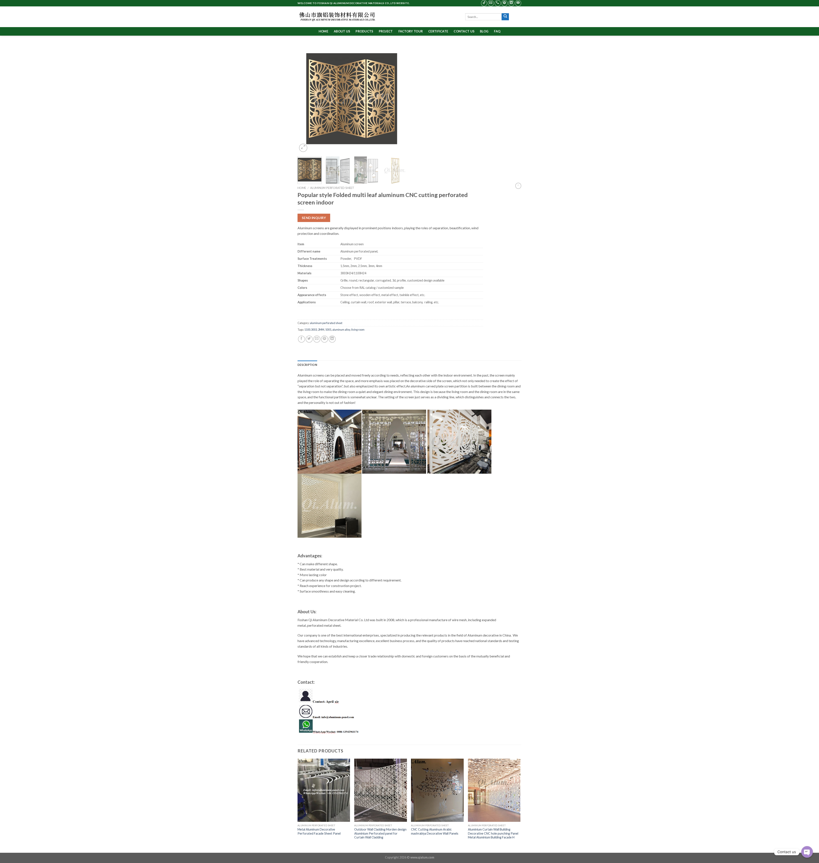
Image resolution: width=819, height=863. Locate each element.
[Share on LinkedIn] (332, 339)
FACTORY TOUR (410, 31)
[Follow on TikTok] (484, 3)
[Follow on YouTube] (518, 3)
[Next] (399, 99)
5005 (328, 329)
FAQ (497, 31)
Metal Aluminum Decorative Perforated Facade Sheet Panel (319, 831)
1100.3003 (310, 329)
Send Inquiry (314, 218)
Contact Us (464, 31)
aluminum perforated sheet (332, 188)
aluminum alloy (341, 329)
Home (323, 31)
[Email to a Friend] (316, 339)
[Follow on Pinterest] (504, 3)
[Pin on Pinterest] (324, 339)
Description (307, 365)
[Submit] (505, 16)
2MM (321, 329)
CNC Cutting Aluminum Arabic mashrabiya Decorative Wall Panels (434, 831)
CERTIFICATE (438, 31)
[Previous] (305, 99)
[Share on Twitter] (309, 339)
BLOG (484, 31)
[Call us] (498, 3)
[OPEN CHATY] (807, 852)
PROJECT (386, 31)
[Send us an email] (491, 3)
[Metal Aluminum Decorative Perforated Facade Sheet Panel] (324, 790)
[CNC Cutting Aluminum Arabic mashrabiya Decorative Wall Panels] (437, 790)
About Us (342, 31)
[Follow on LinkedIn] (511, 3)
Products (364, 31)
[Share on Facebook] (301, 339)
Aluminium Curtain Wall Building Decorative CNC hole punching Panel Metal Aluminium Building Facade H (493, 833)
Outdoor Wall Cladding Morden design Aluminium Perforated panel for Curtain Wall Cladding (380, 833)
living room (357, 329)
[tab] (307, 365)
